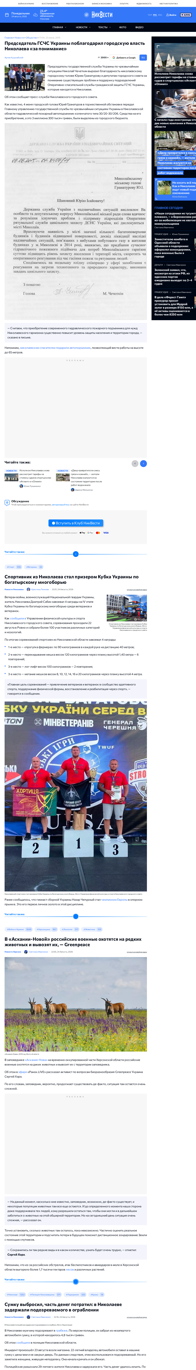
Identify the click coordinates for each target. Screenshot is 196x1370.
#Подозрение (72, 1294)
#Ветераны (31, 567)
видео (139, 27)
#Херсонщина (43, 929)
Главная (9, 37)
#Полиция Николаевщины (42, 1294)
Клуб (187, 15)
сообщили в (18, 618)
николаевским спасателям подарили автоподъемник (55, 347)
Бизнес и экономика (102, 4)
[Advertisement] (76, 410)
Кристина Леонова (40, 589)
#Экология (67, 929)
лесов (70, 1269)
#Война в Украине (15, 929)
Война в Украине (26, 4)
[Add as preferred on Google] (86, 14)
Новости (19, 37)
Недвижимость (144, 4)
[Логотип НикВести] (102, 15)
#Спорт (10, 567)
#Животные (89, 929)
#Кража (94, 1294)
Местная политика (169, 4)
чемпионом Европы (114, 899)
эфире (22, 1072)
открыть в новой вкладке (137, 590)
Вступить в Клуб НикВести (78, 523)
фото (122, 27)
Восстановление (50, 4)
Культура (124, 4)
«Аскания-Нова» (36, 1059)
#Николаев (12, 1294)
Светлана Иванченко (38, 951)
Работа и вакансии (75, 4)
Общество (32, 37)
